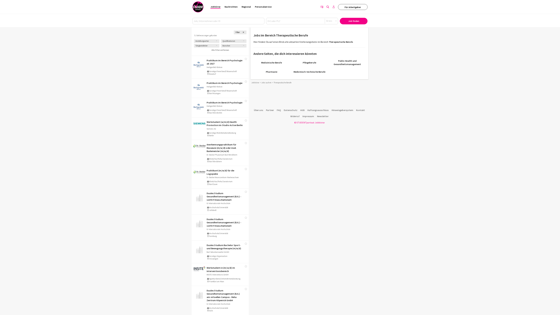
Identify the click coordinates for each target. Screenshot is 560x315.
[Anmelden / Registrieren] (334, 7)
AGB (302, 110)
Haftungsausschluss (318, 110)
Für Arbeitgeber (353, 7)
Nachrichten (231, 6)
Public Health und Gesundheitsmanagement (347, 62)
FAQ (279, 110)
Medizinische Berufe (271, 62)
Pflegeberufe (309, 62)
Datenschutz (290, 110)
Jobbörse (215, 6)
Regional (246, 6)
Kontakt (360, 110)
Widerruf (295, 116)
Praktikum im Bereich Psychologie (224, 83)
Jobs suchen (266, 82)
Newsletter (323, 116)
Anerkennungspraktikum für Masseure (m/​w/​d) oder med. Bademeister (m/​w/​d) (221, 148)
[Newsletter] (322, 7)
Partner (270, 110)
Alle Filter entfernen (220, 50)
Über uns (258, 110)
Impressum (308, 116)
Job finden (353, 21)
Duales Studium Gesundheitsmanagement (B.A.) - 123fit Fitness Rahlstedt (224, 196)
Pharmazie (271, 71)
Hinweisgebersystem (342, 110)
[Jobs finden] (328, 7)
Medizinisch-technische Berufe (310, 71)
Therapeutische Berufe (341, 41)
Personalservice (263, 6)
